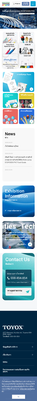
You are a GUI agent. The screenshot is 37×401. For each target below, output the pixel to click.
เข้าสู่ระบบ (17, 3)
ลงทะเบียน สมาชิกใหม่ (25, 4)
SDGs (5, 362)
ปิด (18, 397)
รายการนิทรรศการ (14, 211)
